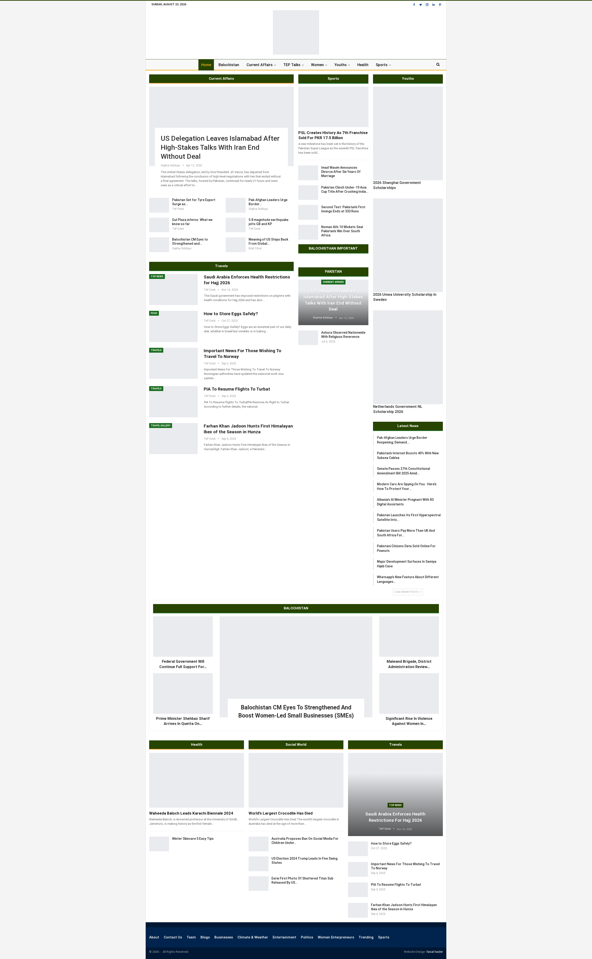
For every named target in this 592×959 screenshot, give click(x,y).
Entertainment (284, 937)
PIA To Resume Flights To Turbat (237, 389)
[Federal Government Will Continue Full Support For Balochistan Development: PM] (183, 636)
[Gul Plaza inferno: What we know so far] (159, 225)
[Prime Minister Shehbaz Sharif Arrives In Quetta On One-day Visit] (183, 693)
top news (157, 276)
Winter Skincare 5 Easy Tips (193, 838)
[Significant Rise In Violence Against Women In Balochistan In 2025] (409, 693)
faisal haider (434, 951)
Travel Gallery (160, 425)
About (154, 937)
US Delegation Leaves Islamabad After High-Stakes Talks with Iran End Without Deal (220, 147)
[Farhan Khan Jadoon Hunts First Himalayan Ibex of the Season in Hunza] (173, 438)
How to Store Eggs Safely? (231, 313)
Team (191, 937)
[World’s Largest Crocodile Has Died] (296, 780)
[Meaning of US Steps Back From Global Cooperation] (236, 244)
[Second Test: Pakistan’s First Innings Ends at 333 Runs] (308, 212)
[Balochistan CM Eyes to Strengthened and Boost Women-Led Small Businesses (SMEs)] (159, 244)
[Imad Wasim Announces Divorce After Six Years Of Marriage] (308, 172)
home (206, 65)
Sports (382, 65)
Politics (307, 937)
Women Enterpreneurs (336, 937)
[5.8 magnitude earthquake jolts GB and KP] (236, 225)
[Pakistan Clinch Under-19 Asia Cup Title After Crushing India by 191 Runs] (308, 192)
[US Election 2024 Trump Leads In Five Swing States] (258, 863)
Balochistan (229, 65)
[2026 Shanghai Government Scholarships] (408, 133)
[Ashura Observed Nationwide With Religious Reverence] (308, 337)
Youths (340, 65)
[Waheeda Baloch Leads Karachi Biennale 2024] (196, 780)
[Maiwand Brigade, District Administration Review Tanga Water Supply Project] (409, 636)
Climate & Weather (252, 937)
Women (317, 65)
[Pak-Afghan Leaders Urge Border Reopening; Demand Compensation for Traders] (236, 205)
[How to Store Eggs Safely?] (173, 326)
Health (362, 65)
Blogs (205, 937)
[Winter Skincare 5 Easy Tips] (159, 844)
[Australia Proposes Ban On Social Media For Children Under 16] (258, 844)
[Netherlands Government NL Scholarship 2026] (408, 357)
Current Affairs (260, 65)
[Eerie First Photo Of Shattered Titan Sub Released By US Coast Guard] (258, 883)
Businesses (223, 937)
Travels (156, 350)
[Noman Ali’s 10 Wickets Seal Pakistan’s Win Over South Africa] (308, 232)
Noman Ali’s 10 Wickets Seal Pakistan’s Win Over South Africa (342, 231)
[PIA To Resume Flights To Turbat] (173, 401)
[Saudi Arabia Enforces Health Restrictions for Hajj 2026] (173, 289)
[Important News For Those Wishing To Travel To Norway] (173, 363)
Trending (366, 937)
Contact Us (173, 937)
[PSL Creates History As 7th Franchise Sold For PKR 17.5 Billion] (333, 107)
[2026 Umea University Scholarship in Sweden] (408, 245)
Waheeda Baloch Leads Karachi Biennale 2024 (191, 813)
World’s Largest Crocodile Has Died (281, 813)
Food (154, 313)
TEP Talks (291, 65)
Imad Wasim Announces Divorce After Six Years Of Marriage (341, 172)
